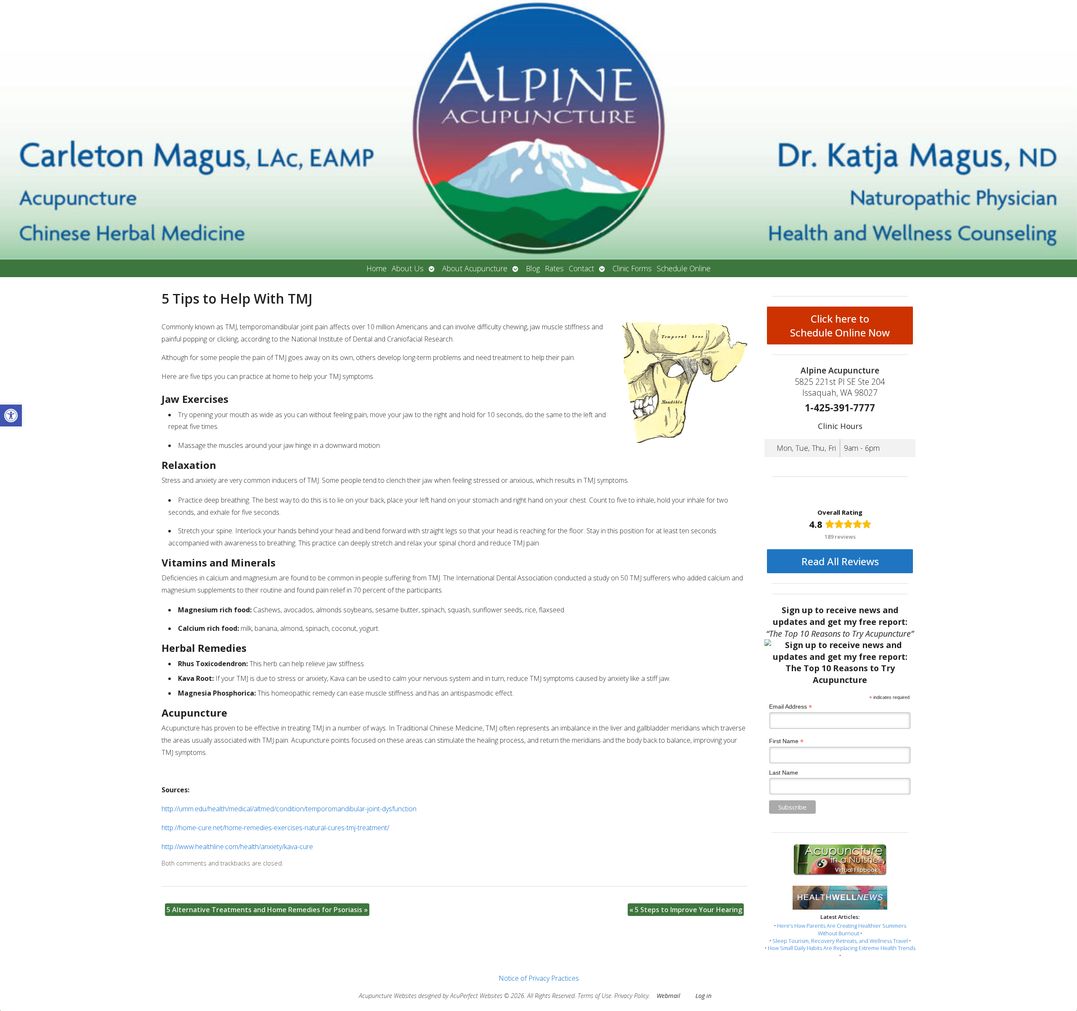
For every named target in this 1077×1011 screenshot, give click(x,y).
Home (376, 268)
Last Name (783, 772)
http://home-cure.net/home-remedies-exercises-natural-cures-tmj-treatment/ (275, 827)
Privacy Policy (631, 996)
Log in (703, 996)
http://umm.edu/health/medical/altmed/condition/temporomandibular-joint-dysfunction (289, 808)
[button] (11, 415)
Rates (554, 268)
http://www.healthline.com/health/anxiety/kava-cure (237, 846)
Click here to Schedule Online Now (840, 325)
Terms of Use (594, 996)
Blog (533, 268)
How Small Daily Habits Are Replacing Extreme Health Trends (841, 948)
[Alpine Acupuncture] (538, 129)
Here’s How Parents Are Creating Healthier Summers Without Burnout (841, 929)
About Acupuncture (474, 268)
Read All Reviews (840, 561)
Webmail (668, 996)
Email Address (790, 707)
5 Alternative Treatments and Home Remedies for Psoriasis (267, 909)
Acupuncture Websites (387, 996)
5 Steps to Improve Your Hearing (685, 909)
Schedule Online (684, 268)
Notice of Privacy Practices (539, 978)
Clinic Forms (632, 268)
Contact (581, 268)
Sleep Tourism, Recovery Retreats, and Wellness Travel (840, 941)
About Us (408, 268)
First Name (786, 741)
